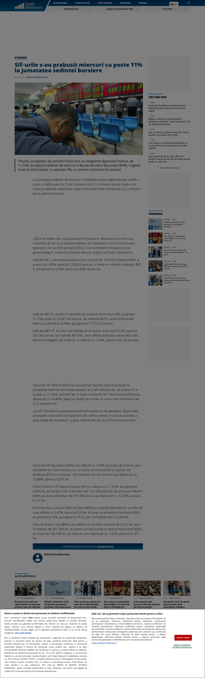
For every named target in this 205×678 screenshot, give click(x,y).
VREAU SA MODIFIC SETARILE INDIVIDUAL (182, 646)
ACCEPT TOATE (183, 637)
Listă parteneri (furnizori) (104, 643)
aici (5, 659)
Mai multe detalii (23, 632)
